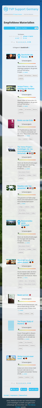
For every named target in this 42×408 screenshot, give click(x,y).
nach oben (34, 389)
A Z (17, 38)
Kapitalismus (21, 377)
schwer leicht (28, 36)
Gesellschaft (21, 78)
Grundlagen (21, 75)
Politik (32, 313)
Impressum (14, 395)
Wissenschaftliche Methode (23, 345)
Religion (30, 139)
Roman (20, 139)
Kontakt (6, 395)
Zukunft (34, 175)
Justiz (26, 280)
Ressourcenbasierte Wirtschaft (24, 171)
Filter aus (15, 389)
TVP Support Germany (17, 14)
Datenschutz (23, 395)
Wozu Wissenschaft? (28, 342)
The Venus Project (28, 75)
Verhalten (33, 213)
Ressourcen (35, 75)
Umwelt (20, 287)
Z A (25, 38)
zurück (24, 389)
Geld (32, 377)
